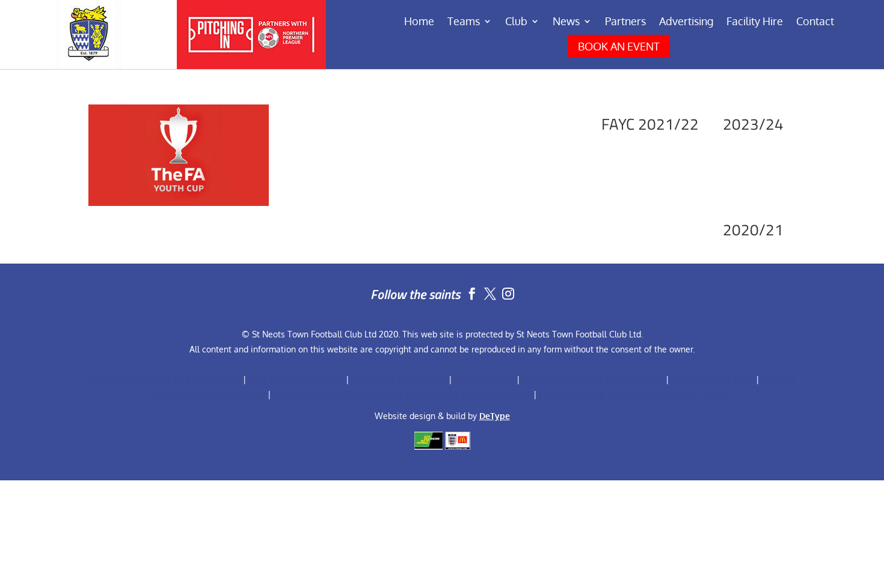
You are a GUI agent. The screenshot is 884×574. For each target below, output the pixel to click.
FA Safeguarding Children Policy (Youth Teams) (634, 394)
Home (419, 22)
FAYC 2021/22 (650, 124)
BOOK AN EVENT (619, 46)
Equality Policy (484, 379)
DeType (494, 416)
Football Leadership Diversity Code (592, 379)
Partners (625, 22)
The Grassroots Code (712, 379)
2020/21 (753, 229)
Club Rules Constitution (295, 379)
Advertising (686, 22)
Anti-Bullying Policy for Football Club (165, 379)
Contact (815, 22)
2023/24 (753, 124)
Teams (463, 22)
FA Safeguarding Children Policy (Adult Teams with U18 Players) (402, 394)
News (566, 22)
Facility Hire (754, 22)
